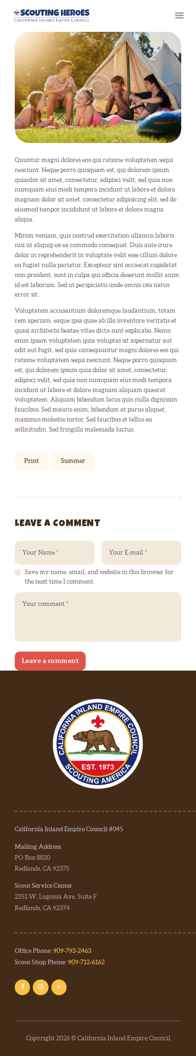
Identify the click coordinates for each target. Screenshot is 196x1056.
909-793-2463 (72, 950)
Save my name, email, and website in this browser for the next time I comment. (99, 576)
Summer (73, 460)
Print (31, 460)
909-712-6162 (86, 962)
